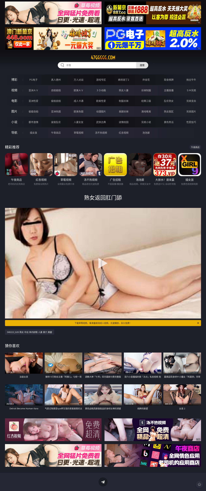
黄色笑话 (169, 122)
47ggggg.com (103, 57)
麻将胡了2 (123, 79)
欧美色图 (78, 111)
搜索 (142, 65)
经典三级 (146, 101)
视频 (14, 90)
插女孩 (33, 132)
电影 (14, 101)
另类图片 (191, 111)
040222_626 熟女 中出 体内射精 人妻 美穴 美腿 (29, 332)
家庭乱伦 (56, 122)
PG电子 (33, 79)
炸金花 (146, 79)
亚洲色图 (56, 111)
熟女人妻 (123, 90)
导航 (14, 133)
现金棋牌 (169, 79)
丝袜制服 (146, 90)
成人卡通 (78, 101)
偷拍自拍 (56, 101)
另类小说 (146, 122)
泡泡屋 (146, 132)
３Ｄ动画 (101, 90)
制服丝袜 (123, 101)
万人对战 (78, 79)
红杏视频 (123, 132)
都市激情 (33, 122)
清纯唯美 (146, 111)
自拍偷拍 (56, 90)
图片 (14, 111)
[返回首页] (199, 484)
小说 (14, 122)
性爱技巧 (191, 122)
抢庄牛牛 (191, 79)
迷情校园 (123, 122)
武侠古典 (101, 122)
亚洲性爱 (33, 101)
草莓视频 (78, 132)
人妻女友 (78, 122)
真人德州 (56, 79)
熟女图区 (169, 111)
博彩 (14, 80)
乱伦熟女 (169, 101)
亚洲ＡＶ (33, 90)
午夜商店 (56, 132)
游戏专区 (101, 79)
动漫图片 (101, 111)
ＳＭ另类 (191, 90)
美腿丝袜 (123, 111)
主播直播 (169, 90)
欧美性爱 (101, 101)
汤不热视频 (101, 132)
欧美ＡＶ (78, 90)
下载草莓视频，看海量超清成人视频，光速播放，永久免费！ (103, 323)
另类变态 (191, 101)
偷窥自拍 (33, 111)
